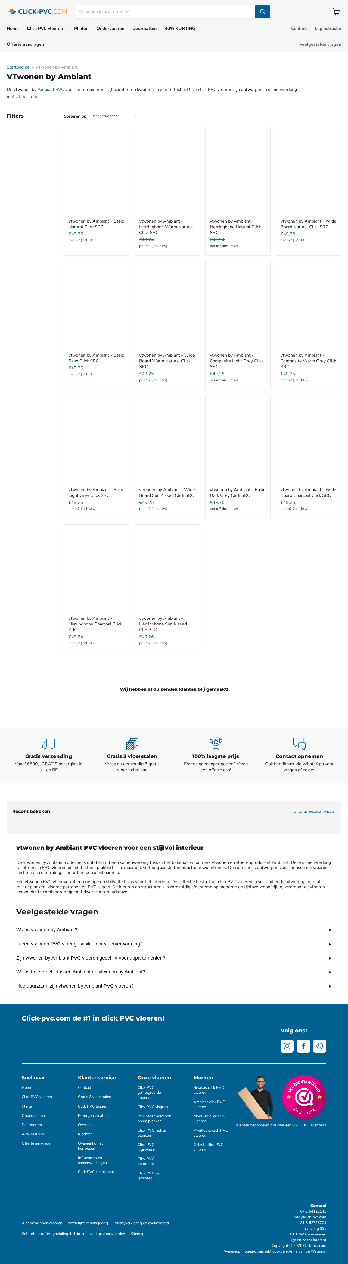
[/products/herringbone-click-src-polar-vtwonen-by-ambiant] (97, 571)
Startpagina (18, 67)
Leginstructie (328, 29)
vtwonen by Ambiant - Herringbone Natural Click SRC (235, 227)
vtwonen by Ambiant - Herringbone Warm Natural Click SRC (166, 227)
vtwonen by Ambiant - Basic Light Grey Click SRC (96, 492)
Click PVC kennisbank (96, 1172)
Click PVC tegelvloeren (148, 1147)
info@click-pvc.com (310, 1217)
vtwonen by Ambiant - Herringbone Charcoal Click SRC (95, 624)
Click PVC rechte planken (152, 1133)
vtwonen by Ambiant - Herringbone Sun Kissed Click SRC (163, 624)
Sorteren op (75, 116)
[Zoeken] (262, 11)
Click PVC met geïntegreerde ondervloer (150, 1092)
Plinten (81, 29)
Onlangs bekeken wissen (314, 811)
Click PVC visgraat (153, 1107)
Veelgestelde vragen (320, 44)
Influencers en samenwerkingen (92, 1160)
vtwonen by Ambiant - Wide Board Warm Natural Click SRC (167, 361)
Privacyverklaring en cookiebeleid (141, 1223)
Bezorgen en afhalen (95, 1115)
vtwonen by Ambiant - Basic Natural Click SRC (96, 224)
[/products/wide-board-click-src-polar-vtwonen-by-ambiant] (309, 442)
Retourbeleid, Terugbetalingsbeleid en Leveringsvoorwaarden (73, 1233)
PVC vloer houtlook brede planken (154, 1119)
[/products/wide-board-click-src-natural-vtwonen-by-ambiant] (309, 174)
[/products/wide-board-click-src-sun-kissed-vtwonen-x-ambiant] (167, 442)
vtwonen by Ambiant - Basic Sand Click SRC (96, 358)
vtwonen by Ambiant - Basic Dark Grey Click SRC (237, 492)
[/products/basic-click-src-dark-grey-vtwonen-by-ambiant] (238, 442)
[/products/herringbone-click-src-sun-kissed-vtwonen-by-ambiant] (167, 174)
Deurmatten (144, 29)
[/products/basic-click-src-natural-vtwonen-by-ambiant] (97, 174)
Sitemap (137, 1233)
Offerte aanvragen (25, 44)
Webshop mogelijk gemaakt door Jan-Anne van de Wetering (275, 1251)
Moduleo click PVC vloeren (209, 1119)
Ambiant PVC (51, 90)
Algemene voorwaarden (42, 1223)
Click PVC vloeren (45, 29)
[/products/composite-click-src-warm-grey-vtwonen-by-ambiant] (309, 308)
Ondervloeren (110, 29)
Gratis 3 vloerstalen (94, 1097)
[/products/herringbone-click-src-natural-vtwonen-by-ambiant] (238, 174)
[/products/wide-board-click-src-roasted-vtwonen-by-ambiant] (167, 308)
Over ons (86, 1125)
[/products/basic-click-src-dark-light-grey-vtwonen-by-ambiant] (97, 442)
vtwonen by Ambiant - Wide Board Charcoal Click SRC (308, 492)
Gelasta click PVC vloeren (208, 1147)
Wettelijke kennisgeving (88, 1223)
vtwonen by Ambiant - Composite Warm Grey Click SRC (308, 361)
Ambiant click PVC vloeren (209, 1104)
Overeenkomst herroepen (90, 1146)
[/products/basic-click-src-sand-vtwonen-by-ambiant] (97, 308)
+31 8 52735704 (312, 1222)
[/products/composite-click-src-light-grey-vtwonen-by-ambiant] (238, 308)
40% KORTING (180, 29)
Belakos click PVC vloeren (209, 1090)
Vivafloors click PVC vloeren (211, 1133)
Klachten (85, 1134)
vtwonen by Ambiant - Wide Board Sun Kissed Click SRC (167, 492)
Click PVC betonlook (146, 1161)
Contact (299, 29)
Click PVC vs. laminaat (149, 1176)
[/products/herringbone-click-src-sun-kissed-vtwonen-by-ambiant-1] (167, 571)
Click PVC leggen (92, 1106)
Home (13, 29)
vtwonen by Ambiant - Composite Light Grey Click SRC (236, 361)
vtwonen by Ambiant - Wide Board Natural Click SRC (308, 224)
